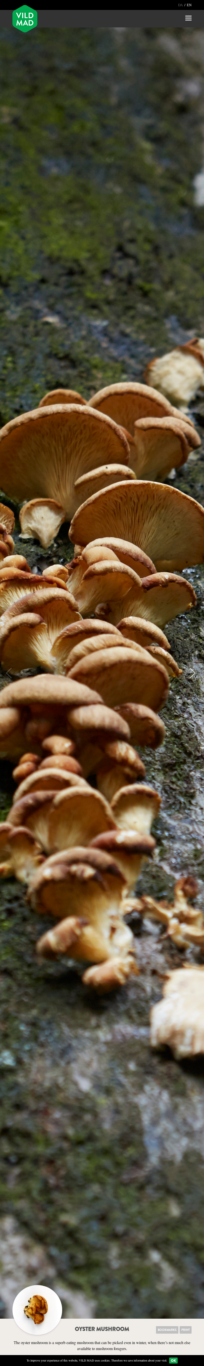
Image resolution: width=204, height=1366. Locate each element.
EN (189, 4)
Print (185, 1330)
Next (190, 673)
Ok (173, 1360)
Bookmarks (167, 1330)
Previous (11, 673)
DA (181, 4)
